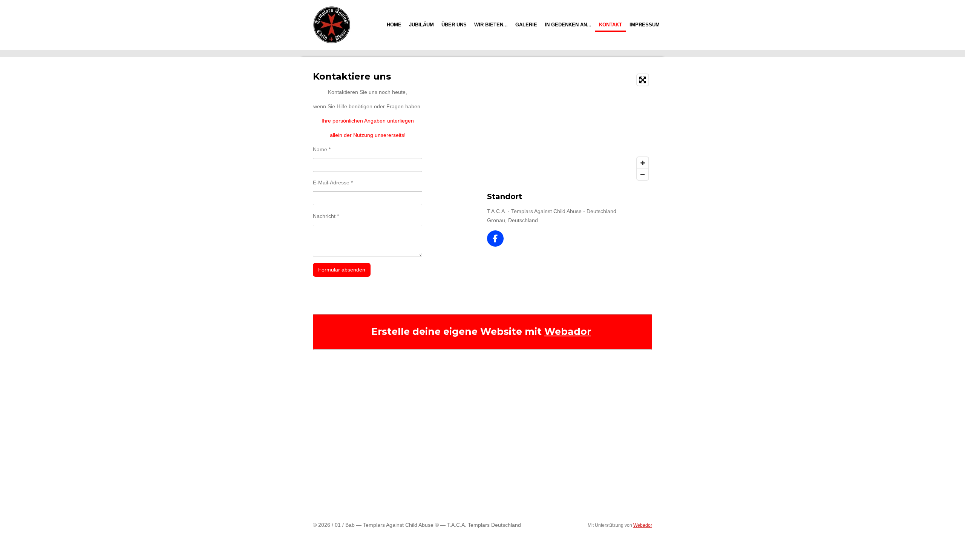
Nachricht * (326, 216)
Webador (567, 331)
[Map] (569, 127)
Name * (322, 149)
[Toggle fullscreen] (642, 80)
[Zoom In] (642, 163)
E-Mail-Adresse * (333, 182)
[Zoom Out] (642, 174)
